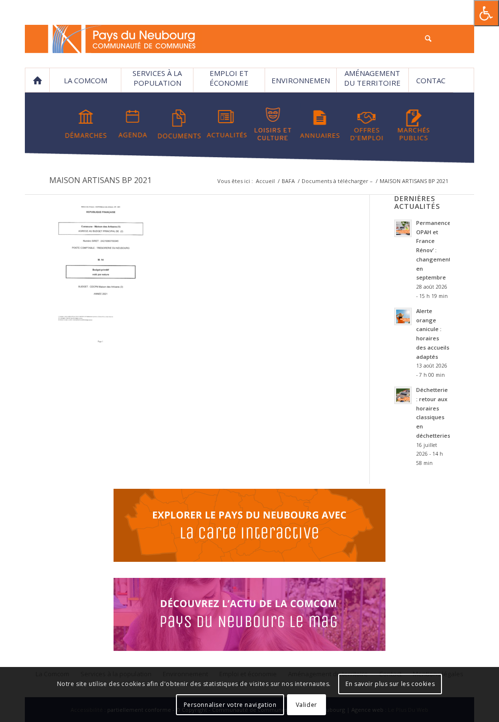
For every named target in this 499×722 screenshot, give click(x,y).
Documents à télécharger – (337, 181)
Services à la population (157, 78)
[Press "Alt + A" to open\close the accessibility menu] (486, 13)
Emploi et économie (229, 78)
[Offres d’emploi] (366, 124)
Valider (306, 705)
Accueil (265, 181)
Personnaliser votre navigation (230, 705)
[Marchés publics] (413, 124)
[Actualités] (226, 124)
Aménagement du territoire (372, 78)
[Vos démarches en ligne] (86, 124)
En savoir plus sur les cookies (390, 684)
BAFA (288, 181)
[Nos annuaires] (320, 124)
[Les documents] (179, 124)
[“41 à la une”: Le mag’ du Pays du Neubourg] (249, 615)
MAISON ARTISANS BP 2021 (100, 180)
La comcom (85, 80)
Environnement (300, 84)
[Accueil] (37, 80)
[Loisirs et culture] (273, 124)
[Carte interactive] (249, 526)
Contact (430, 84)
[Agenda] (132, 124)
